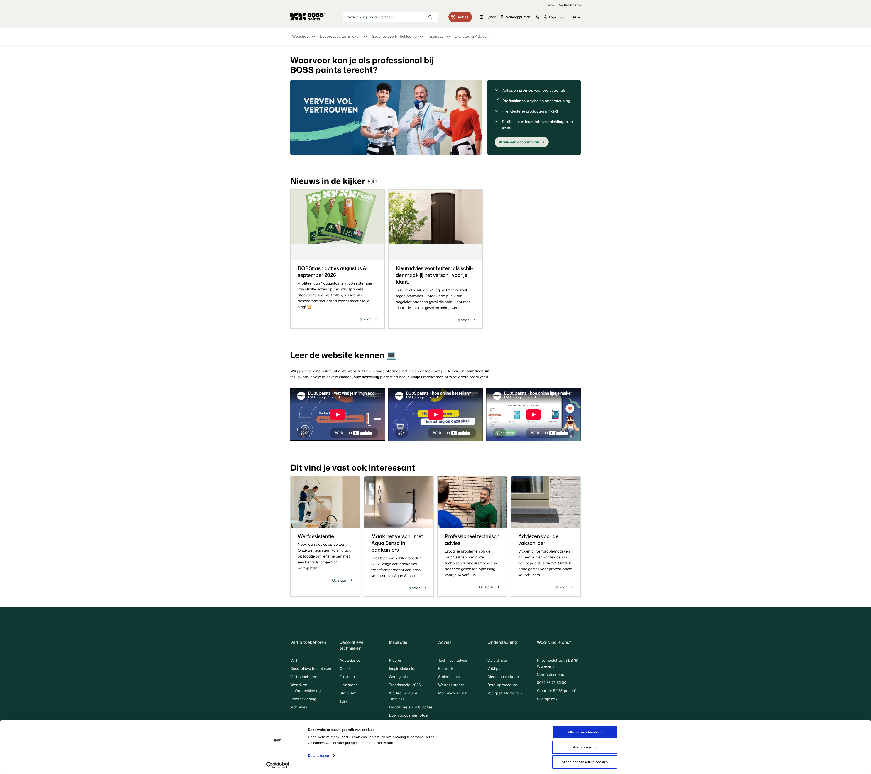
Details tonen (318, 755)
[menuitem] (304, 39)
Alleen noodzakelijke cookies (584, 762)
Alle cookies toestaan (584, 732)
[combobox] (390, 17)
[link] (551, 5)
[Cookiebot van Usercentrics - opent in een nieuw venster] (278, 765)
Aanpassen (582, 747)
